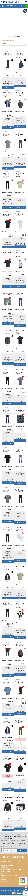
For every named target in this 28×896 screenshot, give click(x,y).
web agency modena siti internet (5, 894)
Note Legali (23, 890)
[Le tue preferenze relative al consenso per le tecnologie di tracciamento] (25, 893)
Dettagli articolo (7, 87)
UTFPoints (25, 11)
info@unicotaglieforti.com (7, 861)
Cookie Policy (10, 890)
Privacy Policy (16, 890)
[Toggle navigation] (26, 2)
